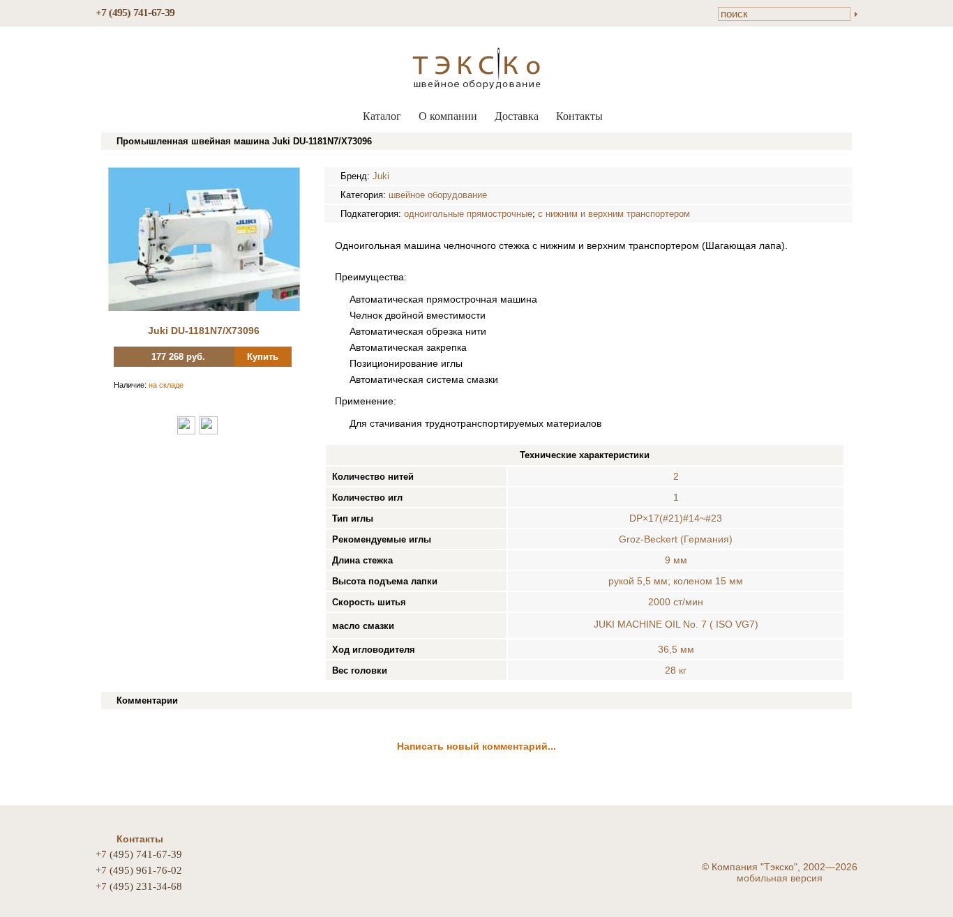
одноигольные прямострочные (468, 214)
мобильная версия (780, 878)
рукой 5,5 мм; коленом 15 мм (675, 580)
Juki (381, 176)
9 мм (676, 560)
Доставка (517, 116)
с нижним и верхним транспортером (614, 214)
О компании (448, 116)
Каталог (382, 116)
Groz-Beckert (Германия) (676, 539)
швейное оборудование (438, 195)
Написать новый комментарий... (476, 746)
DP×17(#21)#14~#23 (675, 518)
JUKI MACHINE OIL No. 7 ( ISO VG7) (676, 624)
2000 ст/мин (675, 601)
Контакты (579, 116)
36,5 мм (676, 649)
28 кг (675, 670)
